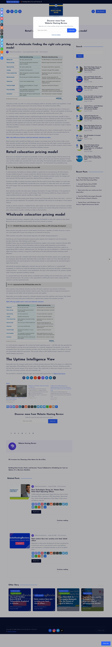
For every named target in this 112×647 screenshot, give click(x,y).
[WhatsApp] (1, 49)
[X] (1, 33)
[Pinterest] (1, 18)
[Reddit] (1, 27)
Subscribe (72, 30)
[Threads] (1, 30)
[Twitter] (1, 39)
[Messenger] (1, 45)
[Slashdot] (1, 36)
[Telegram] (1, 42)
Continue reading (56, 34)
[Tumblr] (1, 24)
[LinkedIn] (1, 21)
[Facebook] (1, 9)
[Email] (1, 55)
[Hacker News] (1, 52)
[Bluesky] (1, 15)
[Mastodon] (1, 12)
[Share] (1, 58)
